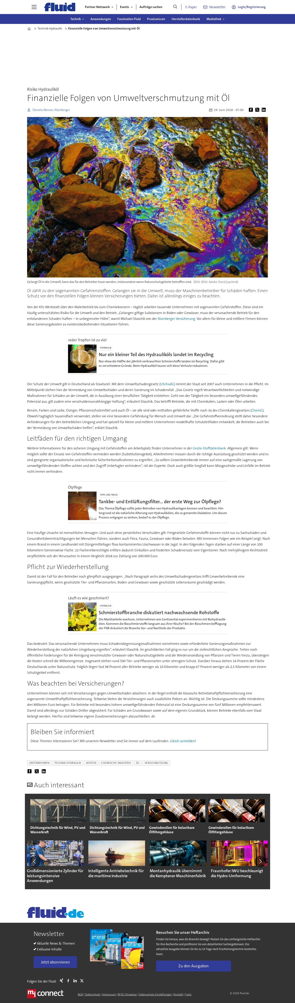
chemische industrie (116, 763)
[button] (34, 861)
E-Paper (191, 7)
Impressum (109, 994)
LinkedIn (76, 981)
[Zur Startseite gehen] (60, 7)
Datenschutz (92, 994)
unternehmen (39, 763)
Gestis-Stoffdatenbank (209, 448)
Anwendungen (101, 19)
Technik (75, 19)
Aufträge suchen (150, 7)
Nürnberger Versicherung (176, 318)
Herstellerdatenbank (186, 19)
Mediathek (213, 19)
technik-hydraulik (67, 763)
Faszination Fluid (129, 19)
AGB (80, 994)
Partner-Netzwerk (97, 7)
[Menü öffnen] (34, 7)
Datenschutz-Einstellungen (155, 994)
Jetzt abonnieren (55, 962)
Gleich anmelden (182, 741)
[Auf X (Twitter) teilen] (258, 110)
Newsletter (217, 7)
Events (124, 7)
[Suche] (175, 7)
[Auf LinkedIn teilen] (264, 110)
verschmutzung (156, 763)
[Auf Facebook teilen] (252, 110)
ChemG (257, 410)
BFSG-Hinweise (127, 994)
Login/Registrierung (252, 7)
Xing (62, 981)
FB (69, 981)
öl (137, 763)
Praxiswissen (156, 19)
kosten (91, 763)
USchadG (167, 384)
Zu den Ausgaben (193, 965)
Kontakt (178, 994)
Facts (188, 994)
